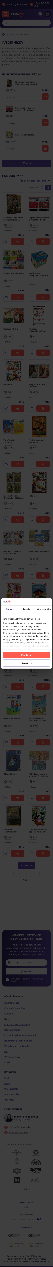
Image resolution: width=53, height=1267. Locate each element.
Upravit (24, 663)
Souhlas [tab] (9, 609)
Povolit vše (26, 655)
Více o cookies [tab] (44, 609)
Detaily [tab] (26, 609)
